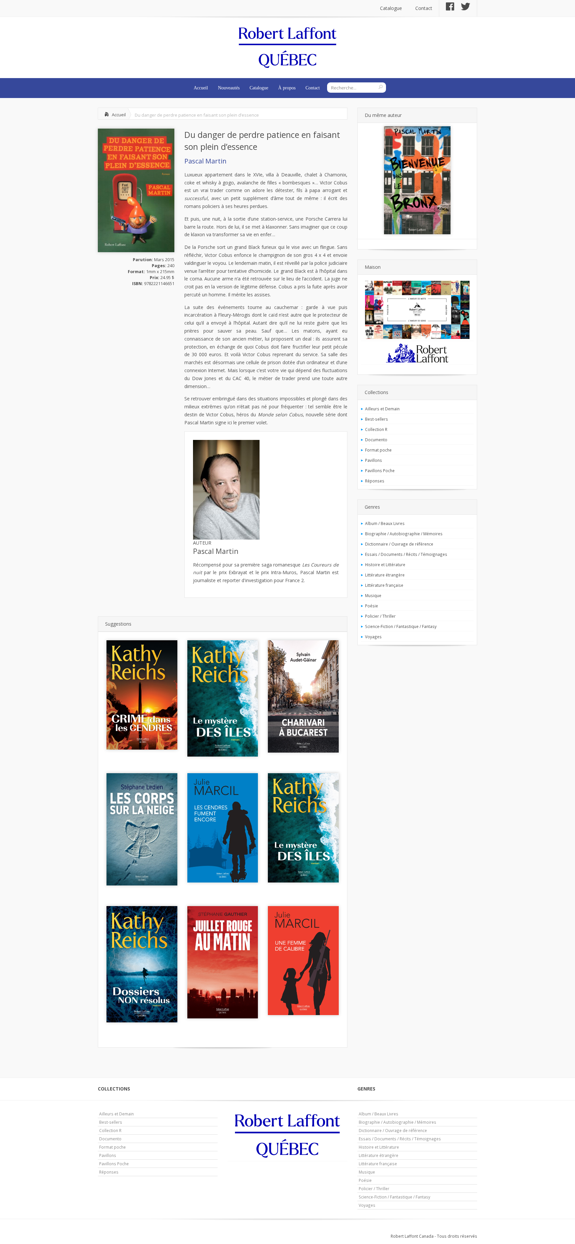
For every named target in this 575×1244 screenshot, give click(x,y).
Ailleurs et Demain (382, 408)
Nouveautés (229, 87)
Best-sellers (376, 419)
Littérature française (384, 585)
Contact (423, 8)
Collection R (376, 429)
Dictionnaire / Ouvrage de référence (399, 544)
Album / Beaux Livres (385, 523)
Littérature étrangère (385, 574)
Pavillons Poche (380, 470)
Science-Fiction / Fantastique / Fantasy (401, 626)
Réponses (374, 480)
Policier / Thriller (380, 616)
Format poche (378, 450)
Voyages (373, 636)
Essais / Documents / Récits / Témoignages (406, 554)
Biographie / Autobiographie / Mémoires (404, 533)
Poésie (371, 605)
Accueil (201, 87)
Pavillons (373, 460)
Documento (376, 439)
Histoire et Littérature (385, 564)
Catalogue (391, 8)
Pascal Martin (205, 160)
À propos (286, 87)
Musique (373, 595)
